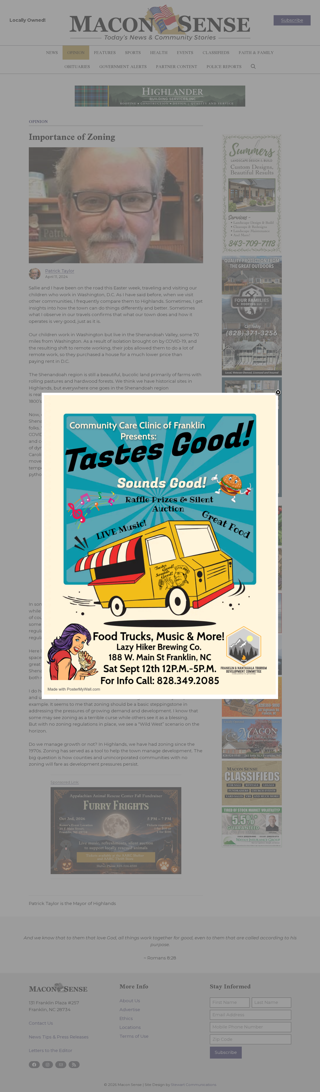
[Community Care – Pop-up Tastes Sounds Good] (160, 693)
